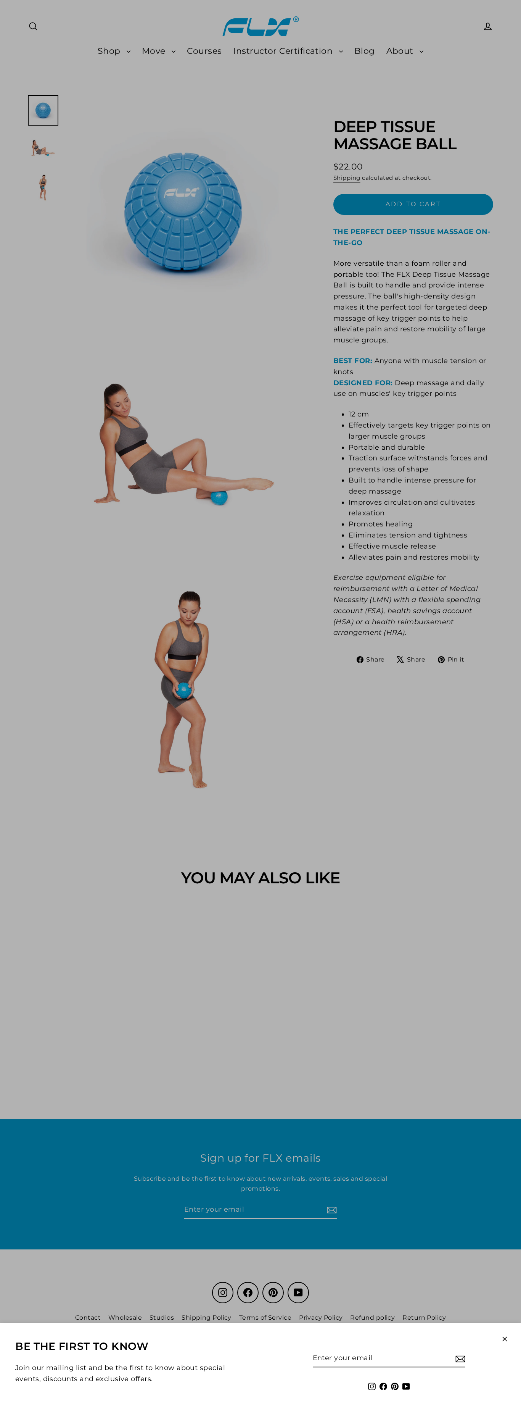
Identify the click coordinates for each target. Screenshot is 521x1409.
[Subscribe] (459, 1358)
